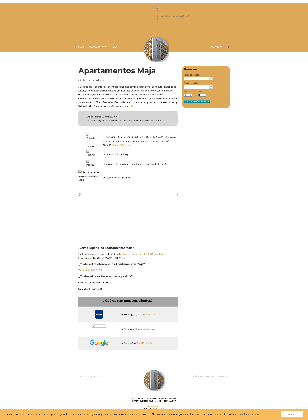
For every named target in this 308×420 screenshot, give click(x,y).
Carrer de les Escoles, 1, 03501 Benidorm (142, 254)
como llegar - (167, 16)
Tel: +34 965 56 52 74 (90, 270)
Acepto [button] (292, 414)
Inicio (114, 47)
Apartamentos (97, 47)
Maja (81, 47)
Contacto (216, 47)
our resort (95, 376)
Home (83, 376)
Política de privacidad (203, 376)
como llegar (154, 406)
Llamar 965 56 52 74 (181, 16)
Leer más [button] (256, 414)
